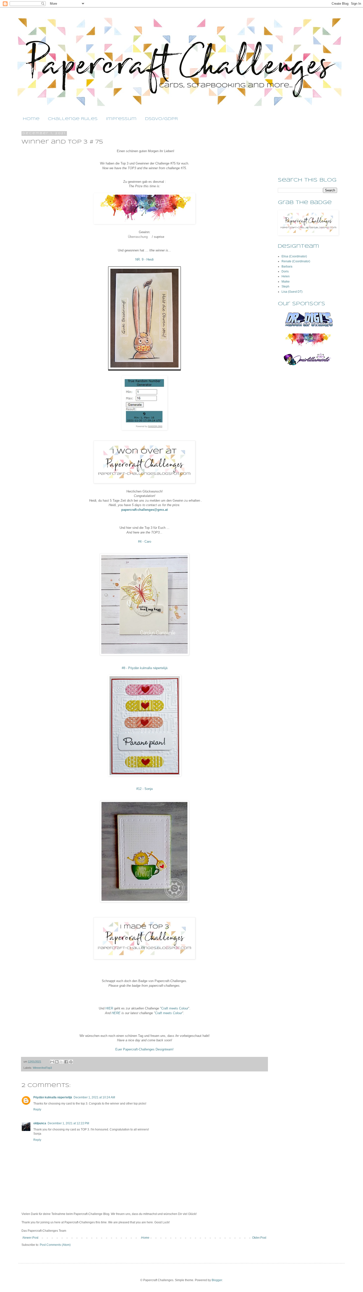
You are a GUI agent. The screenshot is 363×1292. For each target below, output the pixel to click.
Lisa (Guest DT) (292, 291)
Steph (285, 286)
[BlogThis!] (56, 1061)
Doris (285, 271)
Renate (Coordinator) (296, 261)
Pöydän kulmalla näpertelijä (52, 1097)
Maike (286, 281)
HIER (109, 1008)
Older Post (259, 1237)
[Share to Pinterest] (70, 1061)
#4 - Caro (144, 541)
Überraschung (138, 237)
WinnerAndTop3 (42, 1067)
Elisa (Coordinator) (294, 256)
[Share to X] (61, 1061)
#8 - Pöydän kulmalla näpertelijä (144, 668)
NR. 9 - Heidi (144, 259)
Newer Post (30, 1237)
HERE (116, 1013)
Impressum (121, 119)
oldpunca (39, 1123)
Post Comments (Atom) (55, 1245)
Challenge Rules (73, 119)
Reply (37, 1109)
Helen (286, 276)
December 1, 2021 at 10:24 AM (94, 1097)
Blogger (217, 1280)
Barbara (287, 266)
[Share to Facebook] (66, 1061)
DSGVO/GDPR (161, 119)
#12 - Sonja (144, 789)
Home (31, 119)
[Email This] (52, 1061)
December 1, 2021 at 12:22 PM (68, 1123)
